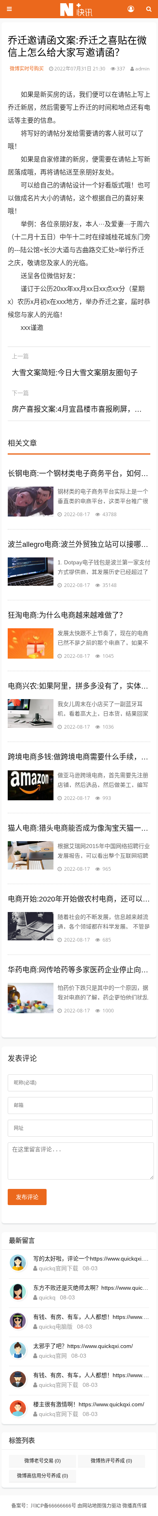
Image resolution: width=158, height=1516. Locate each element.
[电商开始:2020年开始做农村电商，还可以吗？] (30, 928)
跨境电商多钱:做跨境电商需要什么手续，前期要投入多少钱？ (79, 757)
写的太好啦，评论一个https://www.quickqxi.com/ (91, 1258)
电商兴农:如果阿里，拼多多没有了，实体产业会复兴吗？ (79, 686)
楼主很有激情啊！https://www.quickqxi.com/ (88, 1404)
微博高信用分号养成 (42, 1476)
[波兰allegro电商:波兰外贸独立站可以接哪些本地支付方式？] (30, 573)
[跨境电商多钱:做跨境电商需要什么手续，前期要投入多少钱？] (30, 786)
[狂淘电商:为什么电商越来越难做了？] (30, 644)
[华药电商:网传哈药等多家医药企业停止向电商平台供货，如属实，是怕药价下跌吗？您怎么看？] (30, 999)
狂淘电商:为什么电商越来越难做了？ (67, 615)
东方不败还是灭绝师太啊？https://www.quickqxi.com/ (91, 1287)
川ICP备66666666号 (53, 1506)
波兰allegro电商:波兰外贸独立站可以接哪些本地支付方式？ (79, 544)
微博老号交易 (42, 1461)
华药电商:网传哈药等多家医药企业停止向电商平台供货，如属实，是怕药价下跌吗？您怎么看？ (79, 970)
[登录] (131, 9)
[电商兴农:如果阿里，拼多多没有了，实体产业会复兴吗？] (30, 715)
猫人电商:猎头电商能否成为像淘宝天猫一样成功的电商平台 (79, 828)
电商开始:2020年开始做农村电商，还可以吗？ (79, 899)
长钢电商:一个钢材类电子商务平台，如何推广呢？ (79, 474)
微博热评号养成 (111, 1461)
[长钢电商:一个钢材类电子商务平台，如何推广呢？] (30, 503)
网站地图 (92, 1506)
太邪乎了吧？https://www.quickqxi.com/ (83, 1346)
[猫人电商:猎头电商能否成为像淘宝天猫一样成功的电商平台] (30, 857)
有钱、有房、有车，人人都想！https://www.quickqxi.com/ (91, 1317)
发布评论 (27, 1197)
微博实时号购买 (27, 68)
